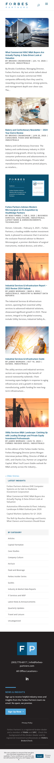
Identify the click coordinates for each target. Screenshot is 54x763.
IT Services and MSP (17, 595)
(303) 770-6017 (19, 662)
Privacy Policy (27, 723)
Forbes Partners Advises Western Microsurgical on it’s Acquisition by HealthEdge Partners (21, 210)
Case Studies (13, 551)
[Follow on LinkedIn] (27, 679)
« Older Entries (12, 476)
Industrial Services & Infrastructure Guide (24, 359)
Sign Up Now (14, 711)
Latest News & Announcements (23, 220)
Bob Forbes (15, 215)
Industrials (23, 63)
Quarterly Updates (16, 608)
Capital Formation (16, 544)
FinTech (11, 563)
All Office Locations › (27, 671)
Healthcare (22, 217)
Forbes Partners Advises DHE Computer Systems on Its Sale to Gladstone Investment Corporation (25, 489)
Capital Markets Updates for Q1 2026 (24, 513)
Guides (9, 363)
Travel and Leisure (16, 614)
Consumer (11, 137)
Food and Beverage (29, 137)
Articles (10, 63)
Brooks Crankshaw (20, 61)
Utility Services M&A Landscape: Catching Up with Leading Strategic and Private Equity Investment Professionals (26, 435)
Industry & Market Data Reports (26, 294)
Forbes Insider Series (17, 443)
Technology (12, 222)
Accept (39, 756)
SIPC (35, 732)
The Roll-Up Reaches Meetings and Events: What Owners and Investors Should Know (26, 519)
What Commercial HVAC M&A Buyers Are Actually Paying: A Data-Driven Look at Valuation (24, 55)
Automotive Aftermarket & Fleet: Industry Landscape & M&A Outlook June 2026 (26, 507)
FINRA (25, 732)
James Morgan (17, 291)
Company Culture (15, 557)
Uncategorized (14, 621)
